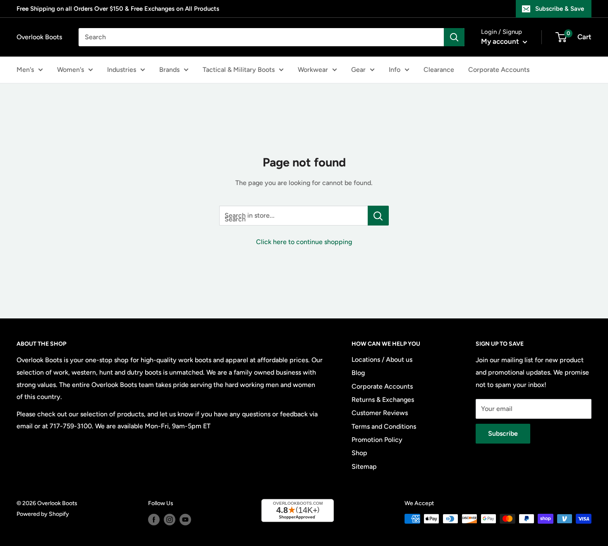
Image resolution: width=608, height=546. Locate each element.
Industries (121, 70)
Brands (169, 70)
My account (501, 41)
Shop (359, 453)
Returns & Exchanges (383, 400)
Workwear (313, 70)
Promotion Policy (377, 440)
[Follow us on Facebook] (154, 519)
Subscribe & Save (559, 8)
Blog (358, 373)
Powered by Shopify (43, 514)
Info (394, 70)
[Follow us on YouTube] (185, 519)
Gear (358, 70)
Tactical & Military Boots (239, 70)
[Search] (454, 37)
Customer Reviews (380, 413)
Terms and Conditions (384, 426)
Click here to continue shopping (304, 242)
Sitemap (364, 466)
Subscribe (503, 433)
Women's (70, 70)
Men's (25, 70)
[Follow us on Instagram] (169, 519)
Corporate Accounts (498, 70)
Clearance (439, 70)
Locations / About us (382, 359)
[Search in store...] (378, 216)
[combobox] (261, 37)
